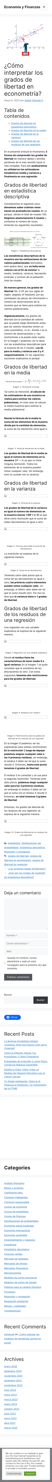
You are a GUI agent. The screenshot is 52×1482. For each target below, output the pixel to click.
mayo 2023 (10, 1394)
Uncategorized (12, 1310)
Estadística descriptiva (32, 847)
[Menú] (44, 7)
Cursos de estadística (16, 1211)
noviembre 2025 (13, 1376)
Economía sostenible (15, 1235)
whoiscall (9, 1334)
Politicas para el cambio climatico (22, 1287)
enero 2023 (10, 1404)
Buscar (8, 994)
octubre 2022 (11, 1409)
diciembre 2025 (13, 1371)
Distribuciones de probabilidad (21, 1221)
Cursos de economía (15, 1207)
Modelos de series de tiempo (20, 1282)
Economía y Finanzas (22, 7)
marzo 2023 (11, 1399)
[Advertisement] (26, 1128)
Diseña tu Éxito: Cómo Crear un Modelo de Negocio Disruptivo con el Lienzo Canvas (24, 1073)
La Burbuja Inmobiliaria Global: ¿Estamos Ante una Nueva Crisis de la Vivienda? (25, 1045)
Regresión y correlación (17, 851)
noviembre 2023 (13, 1385)
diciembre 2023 (13, 1380)
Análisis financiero (14, 1183)
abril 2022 (9, 1423)
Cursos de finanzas (15, 1216)
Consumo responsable (16, 1202)
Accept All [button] (30, 1473)
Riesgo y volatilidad (15, 1306)
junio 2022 (10, 1413)
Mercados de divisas (15, 1263)
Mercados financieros (16, 1268)
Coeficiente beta (13, 1192)
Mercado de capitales (16, 1258)
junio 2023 (10, 1390)
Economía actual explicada (19, 1225)
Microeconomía (12, 1273)
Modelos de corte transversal (20, 1277)
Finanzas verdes (13, 1254)
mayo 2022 (10, 1418)
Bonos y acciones (14, 1188)
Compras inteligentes (16, 1197)
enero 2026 (10, 1366)
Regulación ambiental (16, 1301)
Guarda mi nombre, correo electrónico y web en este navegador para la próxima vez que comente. (26, 963)
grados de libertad (18, 856)
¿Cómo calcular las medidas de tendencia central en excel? (22, 1338)
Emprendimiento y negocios (19, 1240)
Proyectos (9, 1292)
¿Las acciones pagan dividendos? (27, 868)
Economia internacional (17, 1230)
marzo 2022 (10, 1427)
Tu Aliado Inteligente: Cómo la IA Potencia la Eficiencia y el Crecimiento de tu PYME (25, 1085)
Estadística (14, 843)
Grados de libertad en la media (28, 130)
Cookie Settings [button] (14, 1473)
